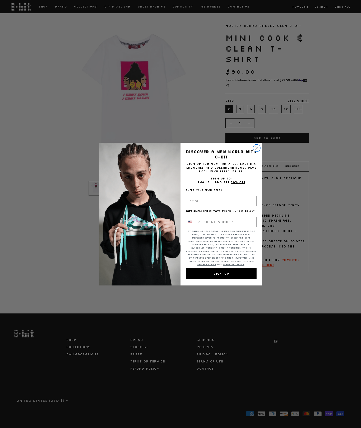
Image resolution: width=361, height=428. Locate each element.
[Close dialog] (256, 148)
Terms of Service (233, 264)
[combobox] (193, 222)
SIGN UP (221, 273)
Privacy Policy (206, 264)
